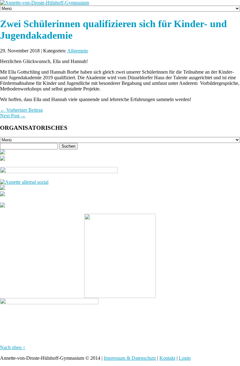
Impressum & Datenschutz (130, 358)
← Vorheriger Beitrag (21, 110)
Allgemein (77, 50)
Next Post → (13, 115)
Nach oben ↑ (12, 347)
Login (185, 358)
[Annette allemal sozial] (24, 182)
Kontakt (167, 358)
